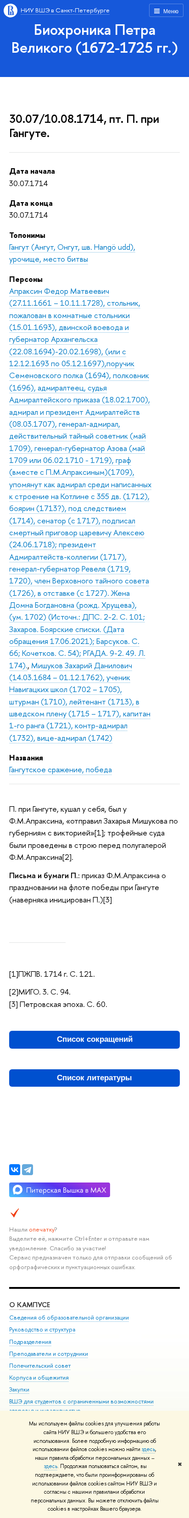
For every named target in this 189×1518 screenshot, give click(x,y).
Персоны (26, 279)
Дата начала (32, 170)
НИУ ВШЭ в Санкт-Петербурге (65, 10)
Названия (26, 757)
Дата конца (31, 203)
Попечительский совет (40, 1366)
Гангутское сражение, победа (60, 769)
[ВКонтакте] (14, 1169)
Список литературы (94, 1077)
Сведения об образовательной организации (69, 1317)
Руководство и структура (42, 1329)
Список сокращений (95, 1039)
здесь (148, 1449)
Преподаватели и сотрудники (48, 1354)
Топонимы (27, 235)
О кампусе (29, 1304)
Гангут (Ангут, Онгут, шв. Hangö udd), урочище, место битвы (72, 253)
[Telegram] (27, 1169)
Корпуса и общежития (39, 1377)
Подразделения (30, 1342)
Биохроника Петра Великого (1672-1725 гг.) (94, 38)
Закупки (19, 1389)
